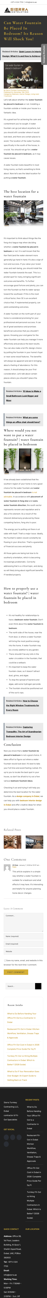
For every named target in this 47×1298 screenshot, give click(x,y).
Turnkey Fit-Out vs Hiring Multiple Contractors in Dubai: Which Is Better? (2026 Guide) (22, 1060)
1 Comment (8, 96)
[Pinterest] (6, 1144)
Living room (35, 94)
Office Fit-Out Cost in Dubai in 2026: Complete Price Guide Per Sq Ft (34, 1176)
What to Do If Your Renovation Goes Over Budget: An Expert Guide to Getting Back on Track (23, 1075)
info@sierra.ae (31, 2)
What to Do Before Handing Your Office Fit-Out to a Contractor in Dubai (21, 1017)
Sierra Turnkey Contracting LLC (17, 90)
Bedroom (15, 94)
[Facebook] (6, 1137)
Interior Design (25, 94)
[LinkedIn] (19, 1137)
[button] (6, 842)
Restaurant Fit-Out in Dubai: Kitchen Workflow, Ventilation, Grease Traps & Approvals (23, 1033)
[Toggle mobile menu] (42, 10)
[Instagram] (12, 1137)
